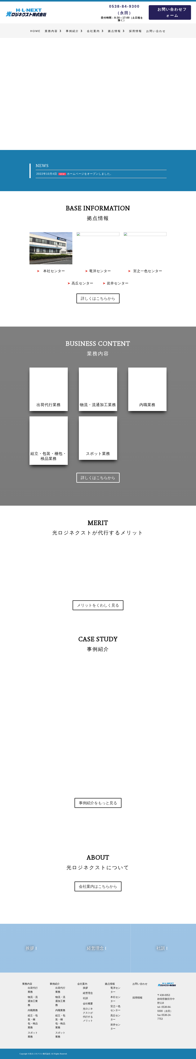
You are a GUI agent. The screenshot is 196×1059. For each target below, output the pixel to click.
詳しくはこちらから (98, 298)
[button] (4, 94)
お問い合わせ (161, 7)
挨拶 (30, 948)
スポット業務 (98, 453)
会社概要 (88, 1003)
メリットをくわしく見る (98, 605)
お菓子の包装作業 (47, 675)
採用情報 (142, 7)
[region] (98, 94)
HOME (50, 7)
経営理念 (95, 948)
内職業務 (147, 405)
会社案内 (103, 7)
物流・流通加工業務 (98, 405)
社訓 (160, 948)
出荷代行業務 (49, 405)
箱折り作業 (42, 717)
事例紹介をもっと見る (98, 803)
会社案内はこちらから (98, 886)
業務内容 (64, 7)
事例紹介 (83, 7)
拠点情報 (123, 7)
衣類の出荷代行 (45, 760)
